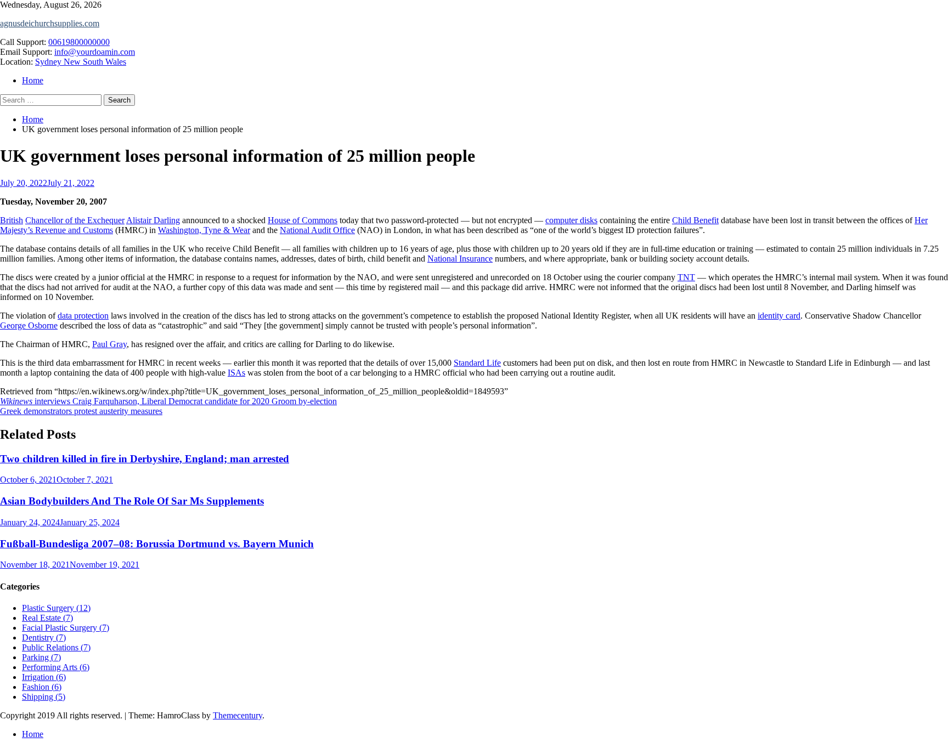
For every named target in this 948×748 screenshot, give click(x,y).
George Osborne (29, 325)
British (11, 220)
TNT (686, 277)
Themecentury (237, 715)
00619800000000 (79, 42)
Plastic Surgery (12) (56, 608)
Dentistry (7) (44, 637)
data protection (83, 315)
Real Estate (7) (47, 617)
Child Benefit (695, 220)
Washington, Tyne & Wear (204, 230)
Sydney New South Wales (80, 61)
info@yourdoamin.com (94, 51)
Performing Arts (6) (55, 667)
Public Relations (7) (56, 647)
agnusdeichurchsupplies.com (49, 23)
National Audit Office (317, 230)
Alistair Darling (153, 220)
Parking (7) (41, 657)
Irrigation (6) (44, 677)
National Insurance (460, 258)
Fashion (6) (41, 687)
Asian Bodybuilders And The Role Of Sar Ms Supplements (132, 501)
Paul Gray (109, 344)
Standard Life (477, 362)
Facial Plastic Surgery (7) (65, 627)
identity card (779, 315)
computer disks (571, 220)
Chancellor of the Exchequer (75, 220)
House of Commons (302, 220)
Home (32, 80)
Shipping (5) (43, 696)
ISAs (236, 372)
